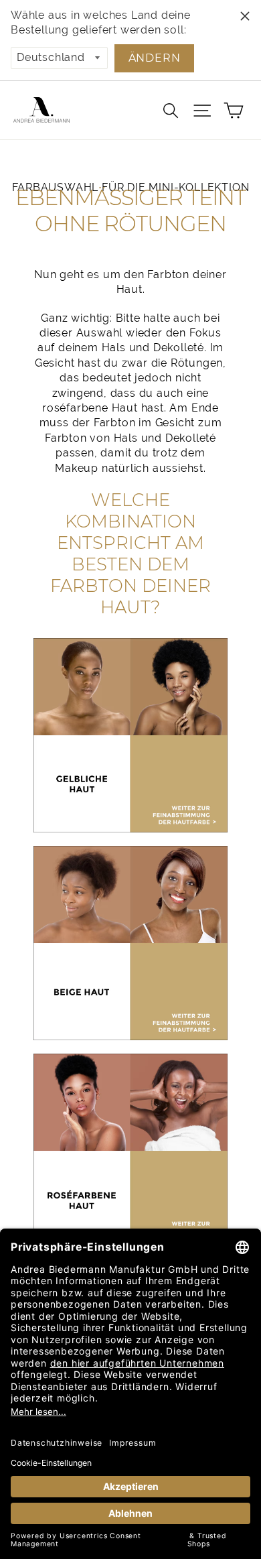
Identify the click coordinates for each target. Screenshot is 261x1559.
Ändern (154, 58)
